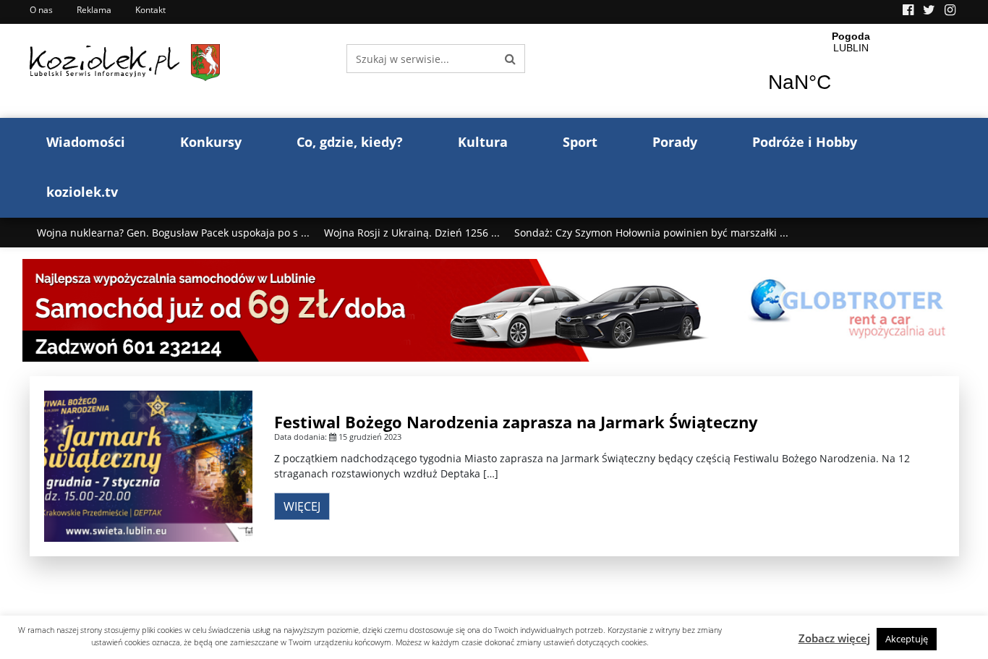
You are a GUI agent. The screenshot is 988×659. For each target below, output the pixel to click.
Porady (674, 141)
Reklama (94, 10)
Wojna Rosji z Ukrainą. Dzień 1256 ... (412, 232)
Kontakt (150, 10)
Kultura (483, 141)
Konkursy (211, 141)
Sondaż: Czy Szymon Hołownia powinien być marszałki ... (651, 232)
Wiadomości (85, 141)
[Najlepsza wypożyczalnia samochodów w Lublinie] (494, 309)
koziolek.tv (82, 191)
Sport (580, 141)
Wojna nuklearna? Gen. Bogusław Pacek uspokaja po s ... (173, 232)
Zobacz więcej (834, 638)
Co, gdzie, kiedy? (350, 141)
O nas (41, 10)
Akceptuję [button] (906, 638)
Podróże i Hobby (804, 141)
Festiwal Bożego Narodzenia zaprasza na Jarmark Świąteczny (516, 422)
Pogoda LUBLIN (851, 71)
